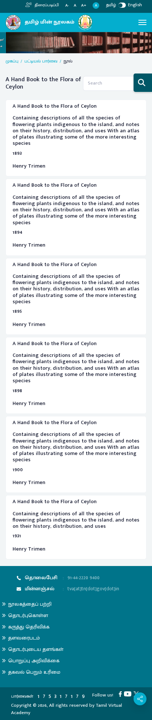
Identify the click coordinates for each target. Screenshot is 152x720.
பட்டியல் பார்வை (41, 61)
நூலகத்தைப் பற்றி (30, 604)
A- (67, 6)
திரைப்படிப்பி (46, 5)
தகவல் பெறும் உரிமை (34, 672)
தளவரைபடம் (24, 638)
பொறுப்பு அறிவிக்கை (33, 661)
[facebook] (121, 694)
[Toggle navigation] (142, 22)
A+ (83, 6)
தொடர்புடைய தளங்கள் (35, 649)
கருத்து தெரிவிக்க (28, 627)
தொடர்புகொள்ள (28, 615)
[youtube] (129, 694)
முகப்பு (12, 61)
